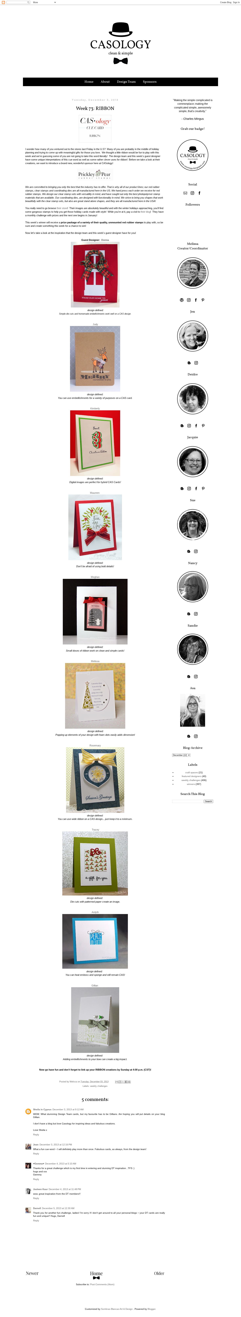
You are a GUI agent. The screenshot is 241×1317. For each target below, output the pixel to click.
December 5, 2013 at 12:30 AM (58, 1208)
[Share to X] (123, 1082)
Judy (95, 324)
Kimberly (95, 408)
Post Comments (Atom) (102, 1284)
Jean (36, 1144)
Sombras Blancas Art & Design (117, 1309)
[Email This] (116, 1082)
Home (88, 82)
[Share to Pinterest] (129, 1082)
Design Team (126, 82)
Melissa (95, 661)
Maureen (95, 492)
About (105, 82)
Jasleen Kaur (40, 1189)
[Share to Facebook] (126, 1082)
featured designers (191, 776)
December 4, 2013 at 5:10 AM (60, 1163)
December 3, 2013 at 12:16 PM (56, 1144)
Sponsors (150, 82)
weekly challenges (99, 1086)
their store (62, 208)
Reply (36, 1134)
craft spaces (191, 772)
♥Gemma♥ (38, 1163)
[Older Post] (159, 1274)
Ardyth (95, 912)
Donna (105, 240)
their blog (145, 211)
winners (191, 784)
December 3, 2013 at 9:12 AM (68, 1109)
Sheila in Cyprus (42, 1109)
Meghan (95, 577)
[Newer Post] (32, 1274)
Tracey (95, 829)
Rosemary (95, 745)
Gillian (94, 985)
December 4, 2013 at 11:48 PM (65, 1189)
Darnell (37, 1208)
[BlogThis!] (119, 1082)
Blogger (151, 1309)
